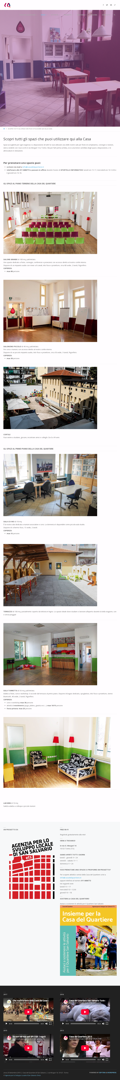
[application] (28, 1012)
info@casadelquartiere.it (70, 878)
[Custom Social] (115, 5)
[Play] (6, 1023)
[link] (114, 15)
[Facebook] (103, 5)
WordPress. (112, 1073)
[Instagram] (111, 5)
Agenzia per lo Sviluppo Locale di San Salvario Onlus (23, 1075)
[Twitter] (107, 5)
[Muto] (46, 1023)
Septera (102, 1073)
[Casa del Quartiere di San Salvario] (7, 5)
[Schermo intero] (50, 1023)
